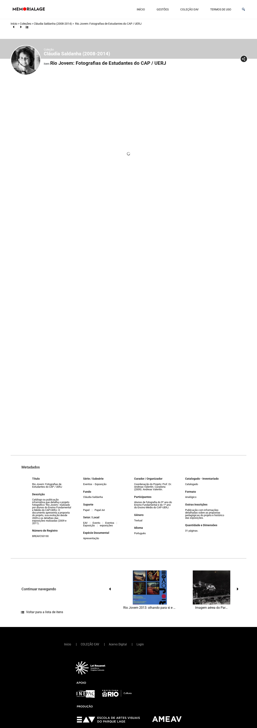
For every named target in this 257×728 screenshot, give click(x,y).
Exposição (100, 484)
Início (141, 9)
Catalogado (191, 484)
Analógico (190, 496)
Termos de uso (220, 9)
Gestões (163, 9)
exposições (106, 525)
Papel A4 (100, 510)
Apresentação (91, 538)
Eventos (87, 484)
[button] (243, 9)
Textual (138, 520)
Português (140, 533)
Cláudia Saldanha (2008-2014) (53, 23)
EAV (85, 522)
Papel (86, 510)
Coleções (25, 23)
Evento (96, 522)
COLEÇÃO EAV (189, 9)
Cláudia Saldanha (93, 496)
